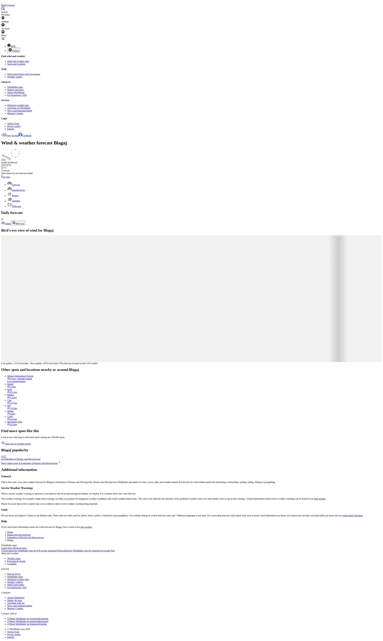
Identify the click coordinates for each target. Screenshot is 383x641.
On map (6, 177)
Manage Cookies (15, 113)
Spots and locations (16, 64)
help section (319, 498)
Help (13, 46)
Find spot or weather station (18, 444)
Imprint (10, 129)
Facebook (26, 135)
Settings (15, 51)
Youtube (43, 624)
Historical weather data (18, 105)
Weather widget (14, 77)
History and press (15, 89)
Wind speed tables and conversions (23, 74)
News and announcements (19, 110)
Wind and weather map (18, 61)
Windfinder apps (15, 87)
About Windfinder (15, 92)
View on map (12, 135)
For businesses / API (16, 95)
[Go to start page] (1, 2)
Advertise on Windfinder (19, 108)
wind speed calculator (352, 515)
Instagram (43, 621)
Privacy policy (14, 126)
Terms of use (13, 123)
